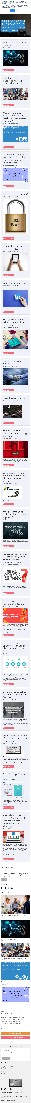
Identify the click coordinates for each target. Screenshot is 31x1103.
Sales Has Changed (17, 1025)
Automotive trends (16, 1017)
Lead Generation (13, 1015)
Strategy (3, 1015)
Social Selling (23, 1019)
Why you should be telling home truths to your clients (14, 322)
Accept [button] (12, 10)
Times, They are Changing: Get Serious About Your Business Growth (14, 647)
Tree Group (14, 1013)
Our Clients (4, 1067)
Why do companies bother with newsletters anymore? (15, 514)
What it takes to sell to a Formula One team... (15, 602)
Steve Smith (14, 86)
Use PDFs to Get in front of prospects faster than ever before (15, 738)
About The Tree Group (7, 1066)
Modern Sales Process (6, 1019)
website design (15, 1019)
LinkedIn (19, 1027)
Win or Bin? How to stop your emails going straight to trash (15, 433)
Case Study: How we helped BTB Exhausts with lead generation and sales (14, 476)
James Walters (15, 564)
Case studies (13, 1027)
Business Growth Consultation (9, 1076)
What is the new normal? (15, 194)
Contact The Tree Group (7, 1070)
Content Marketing (5, 1028)
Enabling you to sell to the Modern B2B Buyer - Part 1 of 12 (15, 694)
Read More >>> (8, 70)
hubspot (20, 1015)
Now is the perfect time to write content (15, 247)
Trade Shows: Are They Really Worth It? (15, 399)
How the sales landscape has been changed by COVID (13, 81)
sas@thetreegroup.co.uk (7, 1092)
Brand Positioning (5, 1027)
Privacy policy (5, 1071)
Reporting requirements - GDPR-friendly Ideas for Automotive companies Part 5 (15, 557)
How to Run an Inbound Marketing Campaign (11, 1023)
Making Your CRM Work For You (8, 939)
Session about (25, 1027)
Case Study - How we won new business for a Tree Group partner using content (15, 158)
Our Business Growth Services (9, 1065)
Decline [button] (18, 10)
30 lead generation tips (6, 1025)
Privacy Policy (11, 3)
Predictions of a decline (16, 675)
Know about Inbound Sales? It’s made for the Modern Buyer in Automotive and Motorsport (15, 821)
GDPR (22, 1017)
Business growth (21, 1013)
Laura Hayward (15, 47)
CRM (7, 1015)
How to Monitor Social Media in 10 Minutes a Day (12, 1021)
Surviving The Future (5, 1013)
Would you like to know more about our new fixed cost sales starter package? (15, 116)
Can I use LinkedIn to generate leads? (14, 284)
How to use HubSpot (6, 1017)
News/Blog (4, 1068)
